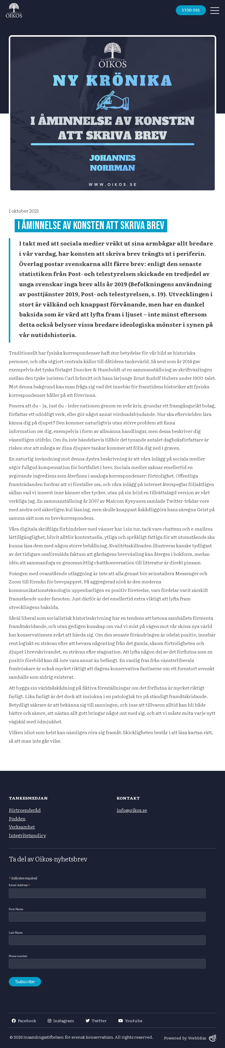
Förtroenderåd (25, 809)
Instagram (63, 1020)
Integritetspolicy (27, 835)
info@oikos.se (132, 809)
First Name (16, 909)
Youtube (133, 1020)
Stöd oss (191, 10)
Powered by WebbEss (185, 1038)
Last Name (16, 932)
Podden (17, 818)
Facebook (27, 1020)
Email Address (19, 885)
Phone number (18, 956)
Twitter (99, 1020)
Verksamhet (22, 826)
